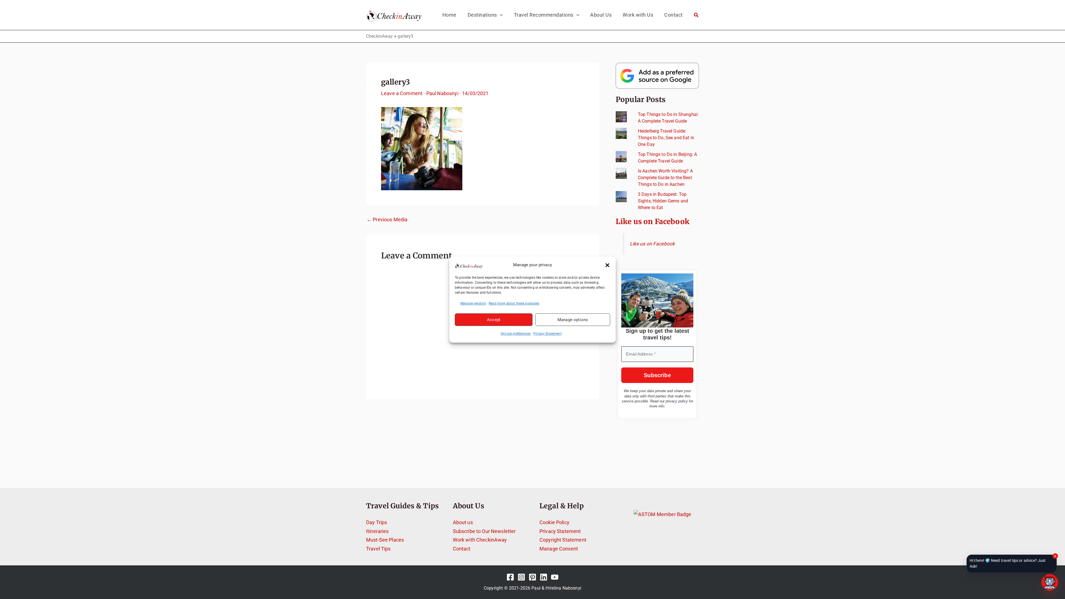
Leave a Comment (401, 93)
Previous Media (387, 219)
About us (463, 522)
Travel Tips (378, 549)
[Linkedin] (543, 577)
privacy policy (677, 401)
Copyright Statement (562, 540)
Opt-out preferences (516, 334)
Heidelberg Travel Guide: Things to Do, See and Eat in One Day (666, 137)
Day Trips (376, 522)
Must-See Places (385, 540)
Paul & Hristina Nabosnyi (556, 588)
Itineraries (377, 531)
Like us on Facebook (652, 221)
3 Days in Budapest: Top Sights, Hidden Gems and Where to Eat (663, 201)
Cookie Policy (554, 522)
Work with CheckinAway (480, 540)
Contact (462, 549)
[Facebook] (510, 577)
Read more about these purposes (514, 303)
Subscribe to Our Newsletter (484, 531)
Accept (493, 319)
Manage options (572, 319)
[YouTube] (555, 577)
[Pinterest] (532, 577)
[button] (607, 265)
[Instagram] (521, 577)
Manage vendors (473, 303)
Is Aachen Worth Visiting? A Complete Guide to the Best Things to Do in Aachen (665, 177)
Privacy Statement (547, 334)
